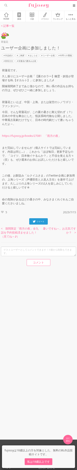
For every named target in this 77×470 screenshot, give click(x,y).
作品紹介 (9, 55)
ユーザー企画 (49, 55)
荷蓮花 (4, 41)
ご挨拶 (21, 55)
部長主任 (9, 61)
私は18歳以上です (38, 461)
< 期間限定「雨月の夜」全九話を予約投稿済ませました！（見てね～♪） (19, 232)
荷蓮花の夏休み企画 (27, 61)
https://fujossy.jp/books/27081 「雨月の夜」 (31, 136)
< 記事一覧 (7, 26)
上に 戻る (68, 439)
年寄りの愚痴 (66, 55)
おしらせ (34, 55)
